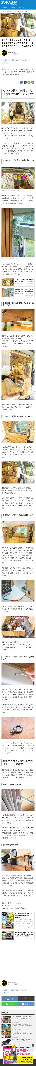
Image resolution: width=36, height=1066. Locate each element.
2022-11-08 (12, 52)
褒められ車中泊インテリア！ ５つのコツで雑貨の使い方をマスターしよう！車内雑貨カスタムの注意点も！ (18, 43)
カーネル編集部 (13, 54)
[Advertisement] (18, 959)
